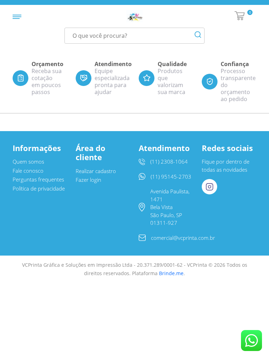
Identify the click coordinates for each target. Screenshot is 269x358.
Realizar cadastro (96, 170)
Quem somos (28, 161)
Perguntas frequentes (38, 179)
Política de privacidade (39, 188)
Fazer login (88, 179)
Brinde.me (171, 273)
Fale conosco (28, 170)
